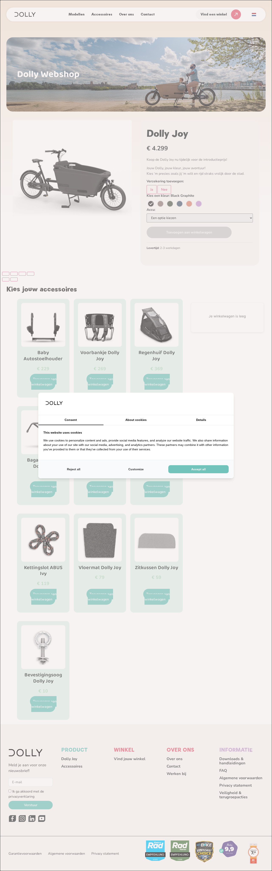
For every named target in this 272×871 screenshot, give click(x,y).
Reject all (73, 469)
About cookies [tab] (136, 420)
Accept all (198, 469)
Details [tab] (201, 420)
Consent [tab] (71, 420)
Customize (136, 469)
